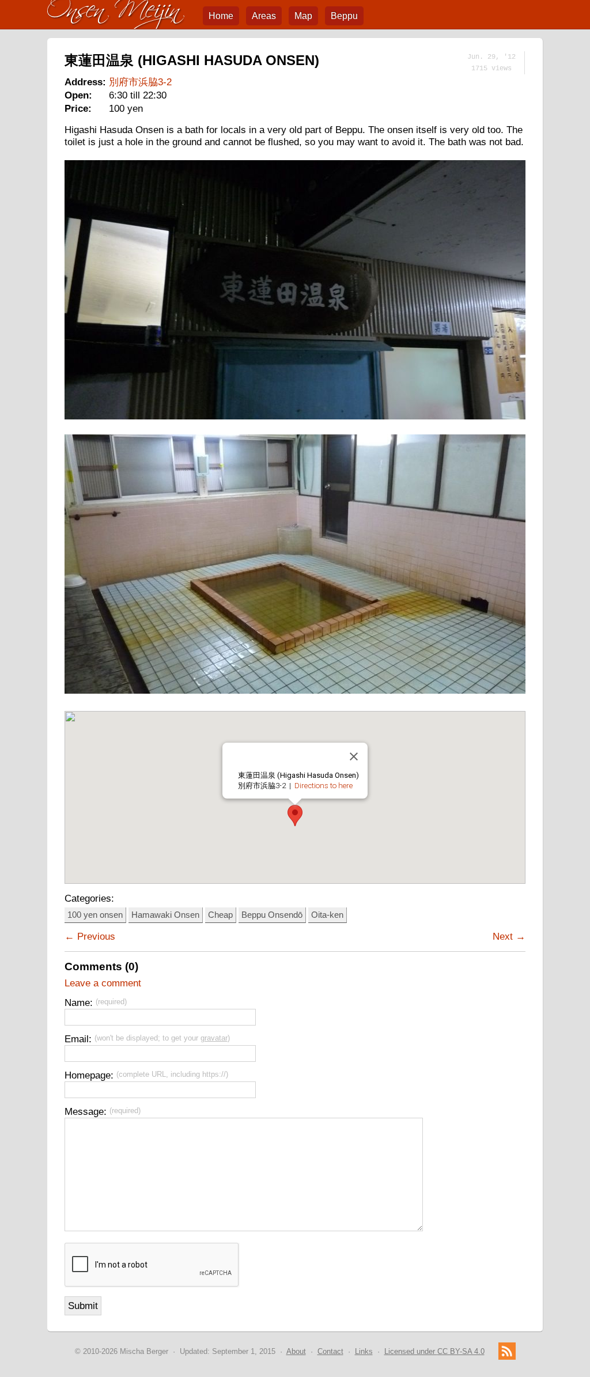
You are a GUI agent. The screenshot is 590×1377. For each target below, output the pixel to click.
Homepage (88, 1075)
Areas (264, 16)
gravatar (214, 1038)
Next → (509, 936)
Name (77, 1002)
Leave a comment (103, 983)
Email (77, 1039)
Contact (330, 1351)
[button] (295, 815)
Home (221, 16)
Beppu (344, 16)
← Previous (90, 936)
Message (84, 1111)
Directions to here (323, 785)
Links (364, 1351)
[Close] (354, 756)
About (296, 1351)
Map (303, 16)
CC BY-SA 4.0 (434, 1351)
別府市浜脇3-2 (140, 82)
